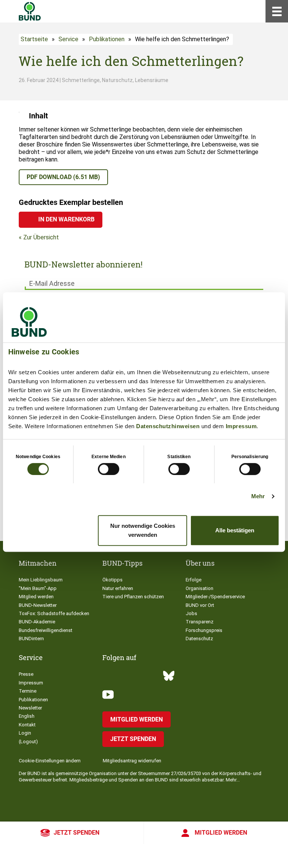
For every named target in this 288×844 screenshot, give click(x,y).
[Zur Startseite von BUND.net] (30, 11)
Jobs (191, 613)
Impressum (241, 426)
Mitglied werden (221, 832)
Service (68, 39)
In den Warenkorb (66, 219)
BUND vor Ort (200, 605)
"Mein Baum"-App (38, 588)
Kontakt (27, 724)
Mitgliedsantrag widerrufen (132, 760)
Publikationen (106, 39)
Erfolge (193, 580)
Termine (27, 691)
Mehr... (233, 780)
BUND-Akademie (37, 621)
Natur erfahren (117, 588)
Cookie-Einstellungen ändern (50, 760)
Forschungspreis (204, 630)
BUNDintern (31, 638)
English (26, 716)
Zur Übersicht (41, 237)
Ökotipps (112, 580)
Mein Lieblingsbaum (41, 580)
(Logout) (28, 741)
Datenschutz (199, 638)
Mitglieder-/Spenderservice (215, 596)
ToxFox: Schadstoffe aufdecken (54, 613)
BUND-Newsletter (38, 605)
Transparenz (199, 621)
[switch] (108, 469)
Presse (26, 674)
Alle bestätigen (234, 530)
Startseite (34, 39)
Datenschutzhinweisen (168, 426)
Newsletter (30, 708)
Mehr (258, 496)
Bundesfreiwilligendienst (45, 630)
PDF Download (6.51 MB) (63, 177)
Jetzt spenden (76, 832)
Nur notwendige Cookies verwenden (142, 530)
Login (25, 733)
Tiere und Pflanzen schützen (133, 596)
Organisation (199, 588)
